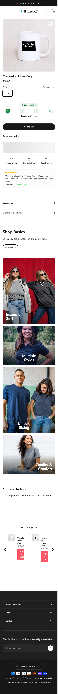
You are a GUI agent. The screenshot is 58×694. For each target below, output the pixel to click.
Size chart (50, 87)
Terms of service (33, 672)
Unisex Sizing (23, 417)
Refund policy (10, 672)
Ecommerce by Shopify (41, 668)
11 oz (7, 93)
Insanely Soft (13, 312)
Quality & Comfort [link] (42, 457)
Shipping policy (45, 672)
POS (25, 668)
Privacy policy (21, 672)
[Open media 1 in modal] (50, 24)
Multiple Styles (28, 352)
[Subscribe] (48, 638)
